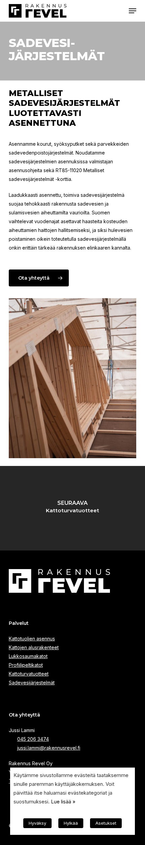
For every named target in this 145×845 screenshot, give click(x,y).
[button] (132, 10)
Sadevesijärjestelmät (32, 682)
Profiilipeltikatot (26, 665)
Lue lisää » (63, 802)
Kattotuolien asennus (32, 638)
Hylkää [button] (71, 823)
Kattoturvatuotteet (29, 674)
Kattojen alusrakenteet (34, 647)
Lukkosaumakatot (28, 656)
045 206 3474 (33, 739)
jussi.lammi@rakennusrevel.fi (48, 748)
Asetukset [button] (105, 823)
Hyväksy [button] (37, 823)
